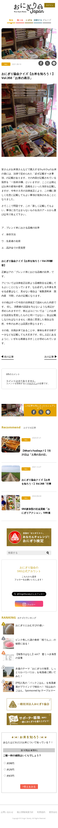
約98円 (10, 763)
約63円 (10, 775)
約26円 (10, 769)
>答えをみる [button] (29, 786)
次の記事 (49, 356)
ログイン (49, 5)
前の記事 (9, 356)
